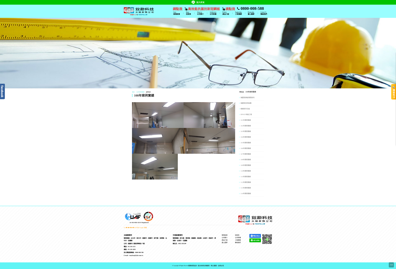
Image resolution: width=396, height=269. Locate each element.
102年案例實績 (246, 126)
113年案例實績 (246, 188)
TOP (391, 265)
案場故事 (176, 13)
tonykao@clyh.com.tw (136, 255)
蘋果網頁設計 (192, 265)
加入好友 (200, 2)
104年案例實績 (246, 137)
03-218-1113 (131, 246)
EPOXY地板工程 (246, 114)
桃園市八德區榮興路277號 (136, 243)
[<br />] (158, 126)
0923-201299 (182, 243)
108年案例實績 (140, 92)
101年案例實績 (246, 120)
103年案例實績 (246, 131)
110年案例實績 (246, 171)
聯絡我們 (263, 13)
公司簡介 (200, 13)
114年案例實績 (246, 193)
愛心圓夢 (251, 13)
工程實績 (238, 13)
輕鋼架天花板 (245, 109)
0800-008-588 (252, 8)
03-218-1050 (132, 249)
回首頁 (188, 13)
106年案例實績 (246, 148)
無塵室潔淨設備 (246, 103)
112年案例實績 (246, 182)
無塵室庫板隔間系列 (248, 97)
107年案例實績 (246, 154)
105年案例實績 (246, 143)
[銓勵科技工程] (139, 11)
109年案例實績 (246, 165)
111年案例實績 (246, 176)
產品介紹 (225, 13)
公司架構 (213, 13)
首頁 (133, 92)
